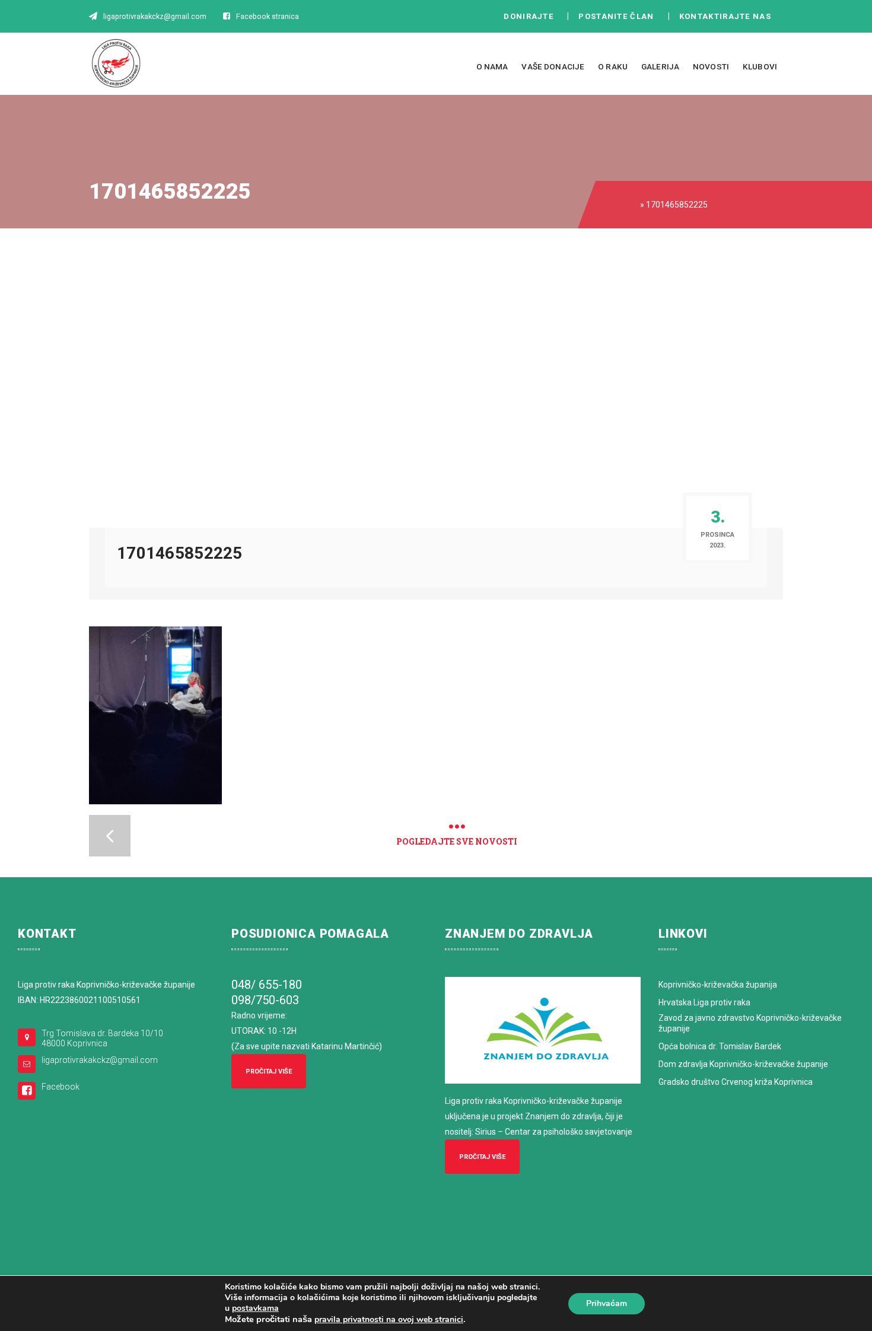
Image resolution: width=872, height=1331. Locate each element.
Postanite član (619, 16)
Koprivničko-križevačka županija (717, 984)
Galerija (660, 66)
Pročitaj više (269, 1071)
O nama (492, 66)
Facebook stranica (267, 16)
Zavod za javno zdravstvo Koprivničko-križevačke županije (750, 1023)
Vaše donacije (552, 66)
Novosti (711, 66)
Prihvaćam (606, 1303)
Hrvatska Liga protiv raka (704, 1002)
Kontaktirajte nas (728, 16)
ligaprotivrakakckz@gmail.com (100, 1060)
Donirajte (528, 16)
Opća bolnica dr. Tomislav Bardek (719, 1046)
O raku (613, 66)
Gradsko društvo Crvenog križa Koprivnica (735, 1082)
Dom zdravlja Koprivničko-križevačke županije (743, 1064)
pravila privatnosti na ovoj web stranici (388, 1319)
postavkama (255, 1308)
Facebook (60, 1086)
